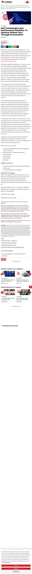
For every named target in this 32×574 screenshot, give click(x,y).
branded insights (15, 213)
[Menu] (30, 2)
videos (2, 218)
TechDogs (8, 220)
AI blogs (22, 210)
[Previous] (2, 274)
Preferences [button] (7, 562)
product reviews (16, 207)
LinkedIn (20, 170)
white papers (26, 215)
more (27, 207)
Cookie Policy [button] (4, 561)
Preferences (16, 571)
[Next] (30, 274)
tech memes (20, 211)
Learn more (6, 166)
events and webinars (16, 218)
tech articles (19, 205)
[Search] (24, 2)
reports (20, 216)
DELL (13, 52)
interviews (8, 210)
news (18, 208)
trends (22, 207)
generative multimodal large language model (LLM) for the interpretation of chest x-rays (13, 59)
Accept (16, 565)
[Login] (27, 2)
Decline (16, 568)
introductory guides (6, 207)
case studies (9, 216)
